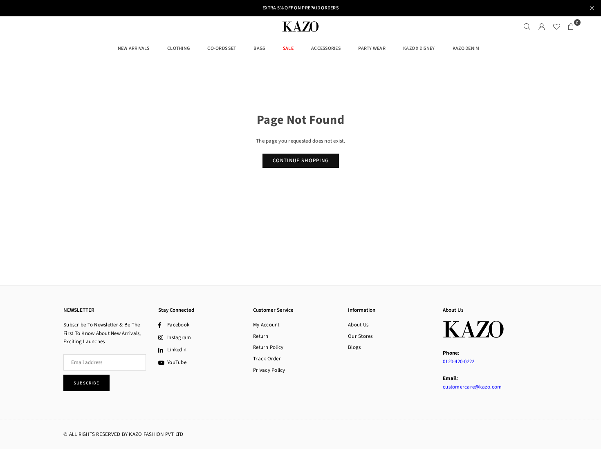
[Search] (527, 26)
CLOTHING (178, 48)
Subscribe (86, 383)
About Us (358, 324)
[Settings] (541, 26)
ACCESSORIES (326, 48)
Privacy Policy (269, 370)
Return (261, 336)
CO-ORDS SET (221, 48)
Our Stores (360, 336)
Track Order (267, 358)
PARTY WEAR (372, 48)
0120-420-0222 (458, 361)
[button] (571, 26)
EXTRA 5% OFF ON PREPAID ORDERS (300, 8)
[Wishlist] (556, 26)
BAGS (259, 48)
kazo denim (466, 48)
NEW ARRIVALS (134, 48)
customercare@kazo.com (472, 387)
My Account (266, 324)
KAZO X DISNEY (419, 48)
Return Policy (268, 347)
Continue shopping (301, 160)
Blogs (354, 347)
